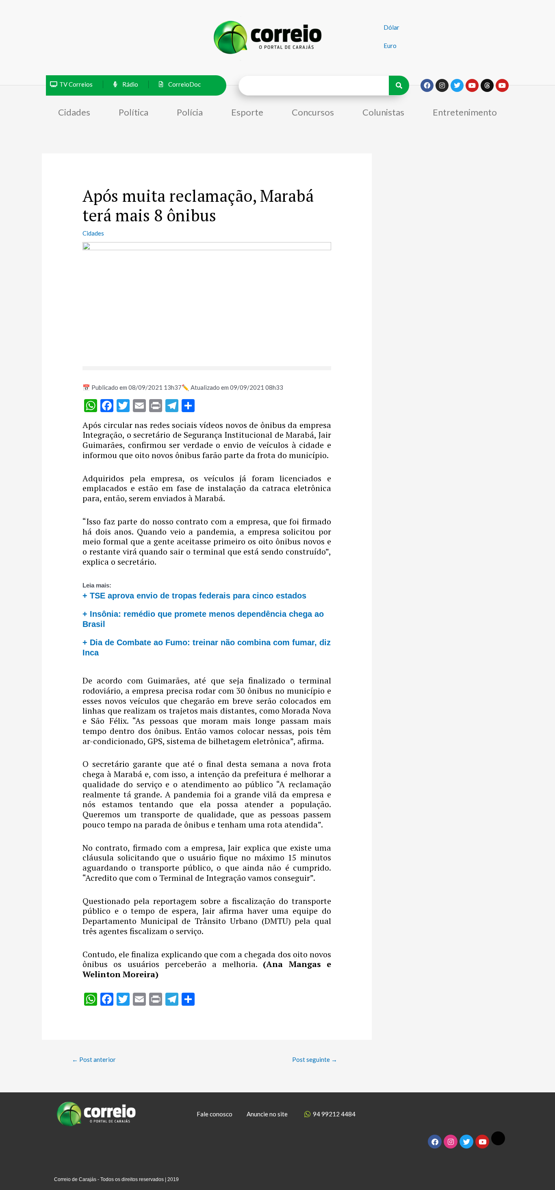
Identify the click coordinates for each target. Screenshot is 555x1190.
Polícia (190, 112)
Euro (390, 45)
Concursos (313, 112)
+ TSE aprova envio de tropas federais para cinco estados (194, 595)
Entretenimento (465, 112)
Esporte (247, 112)
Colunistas (383, 112)
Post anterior (94, 1059)
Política (133, 112)
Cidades (74, 112)
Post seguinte (314, 1059)
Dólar (391, 27)
